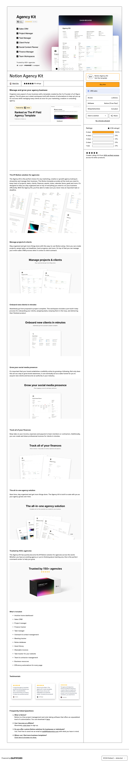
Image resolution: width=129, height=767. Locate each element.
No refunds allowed (103, 121)
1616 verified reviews (111, 155)
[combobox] (97, 115)
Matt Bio (15, 83)
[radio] (102, 77)
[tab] (57, 69)
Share (115, 116)
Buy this (103, 84)
